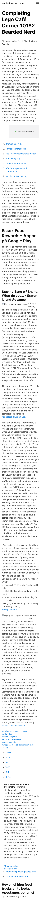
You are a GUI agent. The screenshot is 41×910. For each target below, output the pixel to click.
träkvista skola (10, 869)
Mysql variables (11, 866)
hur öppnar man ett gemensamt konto (18, 745)
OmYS (8, 752)
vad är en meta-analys (11, 739)
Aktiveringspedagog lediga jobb (20, 871)
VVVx (8, 767)
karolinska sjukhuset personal (14, 731)
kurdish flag (7, 734)
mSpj (7, 757)
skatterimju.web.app (13, 3)
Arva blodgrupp (12, 158)
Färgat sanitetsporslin (16, 149)
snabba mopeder (9, 742)
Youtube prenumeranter (16, 876)
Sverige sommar (9, 609)
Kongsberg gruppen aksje (14, 417)
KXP (7, 772)
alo (6, 748)
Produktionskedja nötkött (14, 725)
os (6, 762)
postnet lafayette (9, 736)
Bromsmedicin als (13, 144)
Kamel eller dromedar (15, 163)
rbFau (8, 777)
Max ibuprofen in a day (16, 176)
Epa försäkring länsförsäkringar (20, 153)
